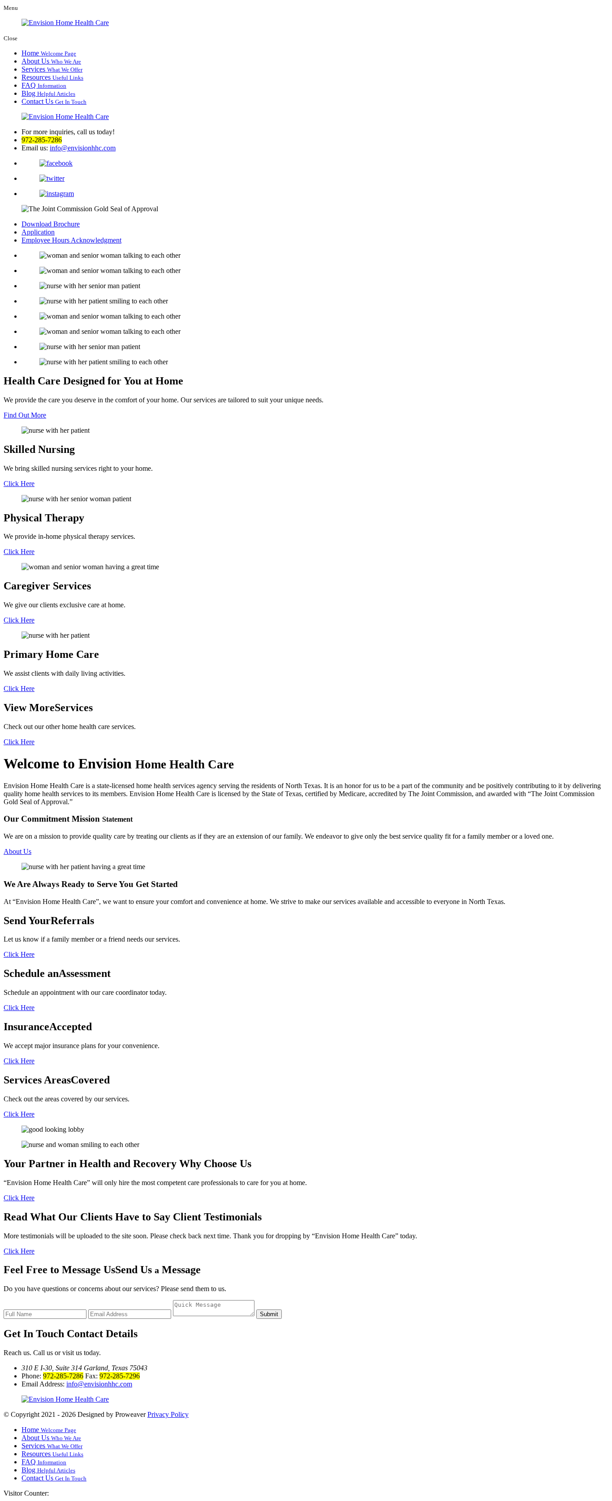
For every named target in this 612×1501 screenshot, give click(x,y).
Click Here (19, 483)
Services (52, 69)
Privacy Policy (168, 1414)
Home (49, 53)
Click (19, 954)
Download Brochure (51, 224)
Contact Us (54, 101)
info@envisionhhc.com (83, 148)
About (17, 851)
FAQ (44, 85)
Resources (52, 77)
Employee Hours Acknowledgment (71, 240)
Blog (48, 93)
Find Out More (25, 415)
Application (38, 232)
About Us (51, 61)
